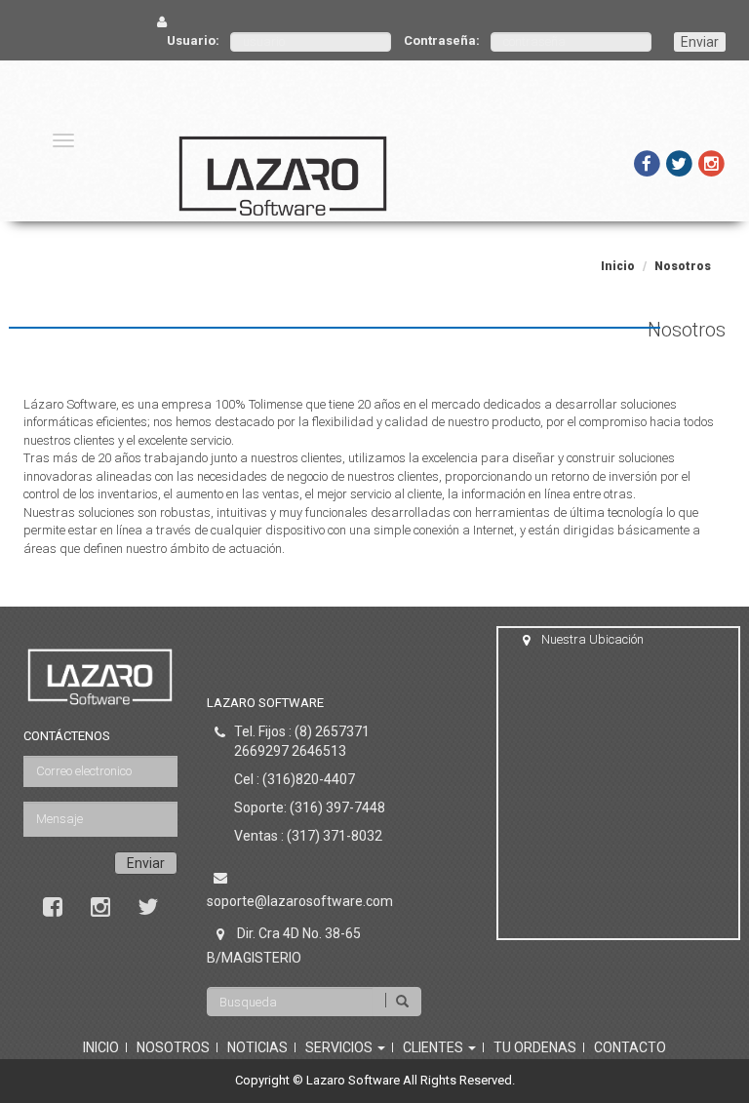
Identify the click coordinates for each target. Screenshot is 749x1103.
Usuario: (193, 40)
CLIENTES (434, 1047)
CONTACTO (630, 1047)
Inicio (618, 266)
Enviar (700, 42)
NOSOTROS (173, 1047)
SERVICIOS (340, 1047)
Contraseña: (442, 40)
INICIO (101, 1047)
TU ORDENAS (534, 1047)
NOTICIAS (257, 1047)
